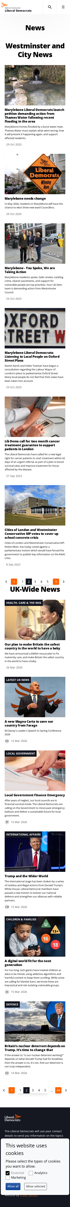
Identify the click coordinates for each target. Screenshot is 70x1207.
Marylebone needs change (25, 198)
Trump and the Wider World (26, 876)
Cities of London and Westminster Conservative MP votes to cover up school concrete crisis (31, 534)
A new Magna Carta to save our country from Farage (29, 723)
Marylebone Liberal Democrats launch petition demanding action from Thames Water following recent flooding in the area (34, 115)
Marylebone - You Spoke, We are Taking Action (30, 270)
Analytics (40, 1173)
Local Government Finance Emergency (35, 795)
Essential (17, 1173)
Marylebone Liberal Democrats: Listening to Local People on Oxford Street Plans (32, 356)
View (35, 106)
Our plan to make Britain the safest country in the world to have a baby (32, 646)
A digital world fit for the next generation (28, 963)
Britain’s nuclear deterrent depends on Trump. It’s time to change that (35, 1048)
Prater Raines (28, 1195)
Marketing (18, 1177)
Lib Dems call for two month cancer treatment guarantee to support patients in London (32, 445)
